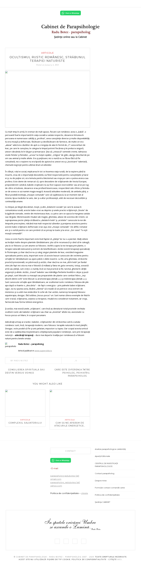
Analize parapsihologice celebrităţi (110, 449)
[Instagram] (123, 3)
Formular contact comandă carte (110, 488)
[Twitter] (119, 3)
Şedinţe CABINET (102, 502)
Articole (47, 53)
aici (59, 278)
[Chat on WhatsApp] (70, 12)
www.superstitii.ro (43, 350)
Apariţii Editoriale (102, 456)
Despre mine (101, 480)
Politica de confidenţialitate (107, 495)
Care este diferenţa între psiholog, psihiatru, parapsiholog (72, 372)
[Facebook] (115, 3)
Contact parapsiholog (104, 473)
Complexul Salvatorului (25, 423)
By (19, 360)
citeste (84, 493)
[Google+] (55, 360)
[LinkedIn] (128, 3)
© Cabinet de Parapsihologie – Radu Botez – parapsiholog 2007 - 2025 (54, 557)
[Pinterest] (47, 360)
